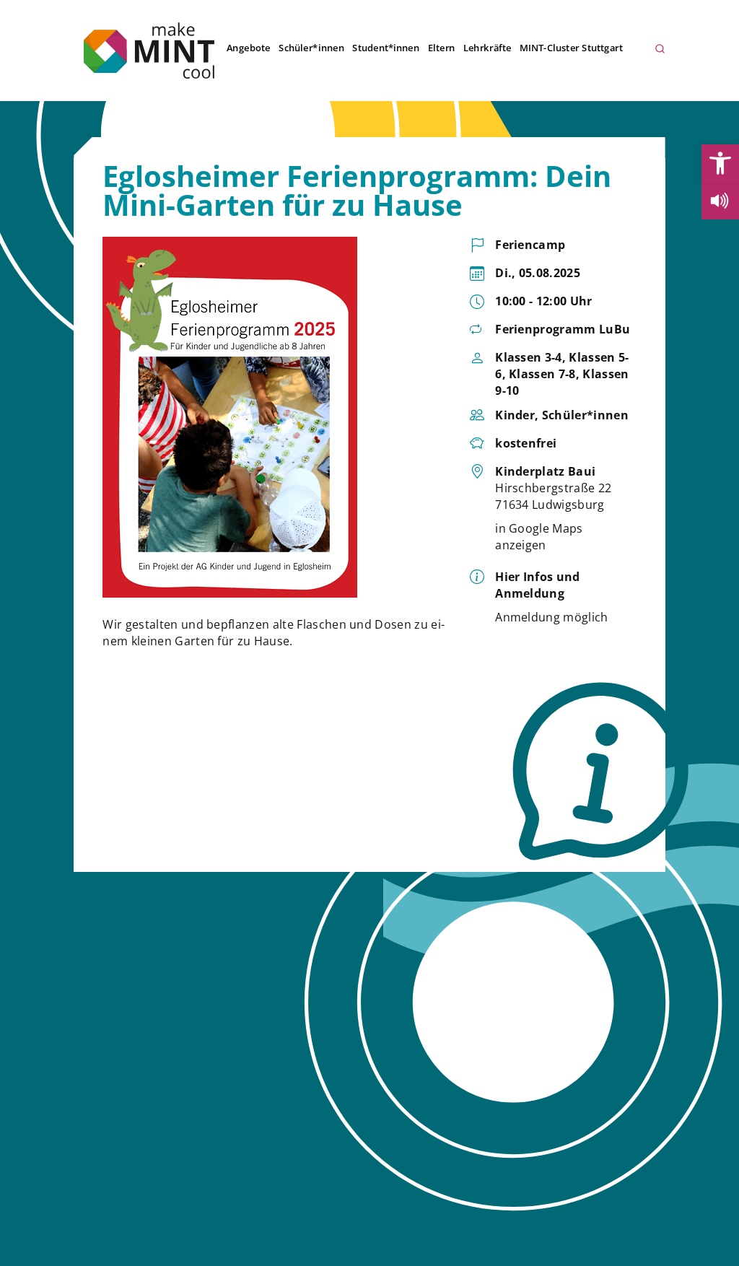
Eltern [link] (441, 48)
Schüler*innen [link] (311, 48)
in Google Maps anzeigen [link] (538, 536)
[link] (720, 163)
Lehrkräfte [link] (487, 48)
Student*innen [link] (385, 48)
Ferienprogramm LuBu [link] (562, 329)
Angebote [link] (248, 48)
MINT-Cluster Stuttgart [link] (571, 48)
